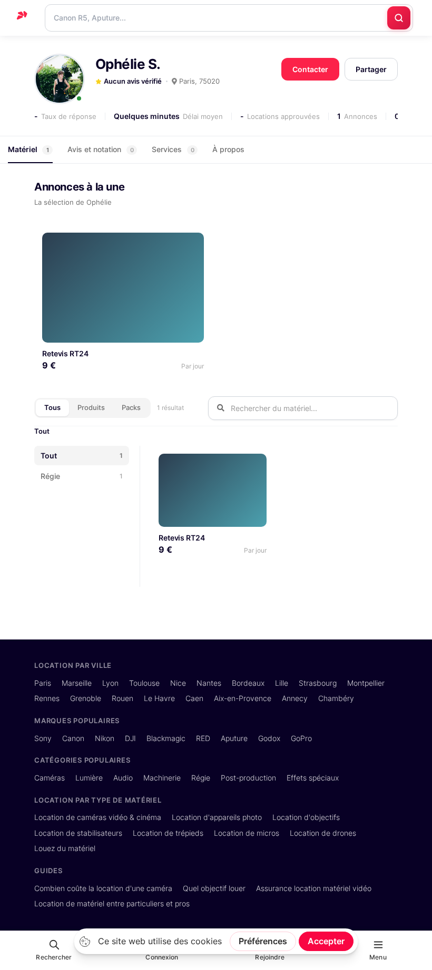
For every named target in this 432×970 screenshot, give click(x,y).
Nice (178, 682)
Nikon (104, 738)
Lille (281, 682)
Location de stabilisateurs (78, 832)
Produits (91, 407)
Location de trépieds (168, 832)
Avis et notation (100, 149)
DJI (130, 738)
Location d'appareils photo (217, 817)
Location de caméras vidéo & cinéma (97, 817)
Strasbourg (318, 682)
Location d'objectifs (306, 817)
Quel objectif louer (214, 888)
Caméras (49, 777)
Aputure (234, 738)
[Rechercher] (398, 17)
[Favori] (192, 244)
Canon (73, 738)
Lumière (89, 777)
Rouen (122, 698)
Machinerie (162, 777)
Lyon (110, 682)
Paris (42, 682)
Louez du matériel (64, 848)
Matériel (28, 149)
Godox (269, 738)
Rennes (47, 698)
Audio (123, 777)
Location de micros (246, 832)
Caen (194, 698)
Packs (131, 407)
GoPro (301, 738)
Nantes (209, 682)
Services (173, 149)
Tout (42, 431)
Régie (200, 777)
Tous (52, 407)
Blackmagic (165, 738)
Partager (371, 69)
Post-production (248, 777)
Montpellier (366, 682)
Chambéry (336, 698)
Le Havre (159, 698)
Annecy (295, 698)
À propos (228, 149)
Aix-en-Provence (242, 698)
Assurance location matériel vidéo (313, 888)
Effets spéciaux (313, 777)
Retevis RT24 (65, 353)
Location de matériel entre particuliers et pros (112, 903)
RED (203, 738)
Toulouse (144, 682)
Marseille (77, 682)
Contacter (310, 69)
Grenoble (85, 698)
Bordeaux (248, 682)
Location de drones (323, 832)
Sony (43, 738)
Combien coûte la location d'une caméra (103, 888)
